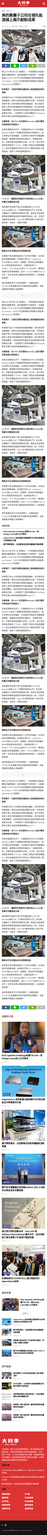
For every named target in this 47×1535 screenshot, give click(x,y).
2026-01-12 (6, 1062)
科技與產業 (29, 1501)
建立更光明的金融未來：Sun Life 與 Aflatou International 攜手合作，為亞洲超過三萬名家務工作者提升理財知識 (23, 1234)
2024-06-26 (6, 26)
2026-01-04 (17, 1389)
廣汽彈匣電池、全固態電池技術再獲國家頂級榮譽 (23, 544)
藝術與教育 (29, 1505)
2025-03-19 (17, 1410)
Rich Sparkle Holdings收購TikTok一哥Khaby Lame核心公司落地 (32, 1302)
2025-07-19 (17, 1399)
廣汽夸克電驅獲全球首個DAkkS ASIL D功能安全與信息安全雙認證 (28, 1352)
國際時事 (9, 11)
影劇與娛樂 (6, 1505)
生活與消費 (29, 1498)
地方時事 (5, 1501)
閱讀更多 (25, 1313)
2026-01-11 (6, 1106)
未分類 (27, 1494)
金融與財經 (29, 1508)
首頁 (3, 11)
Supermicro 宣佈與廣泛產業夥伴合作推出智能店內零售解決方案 (29, 1320)
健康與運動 (6, 1494)
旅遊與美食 (6, 1508)
